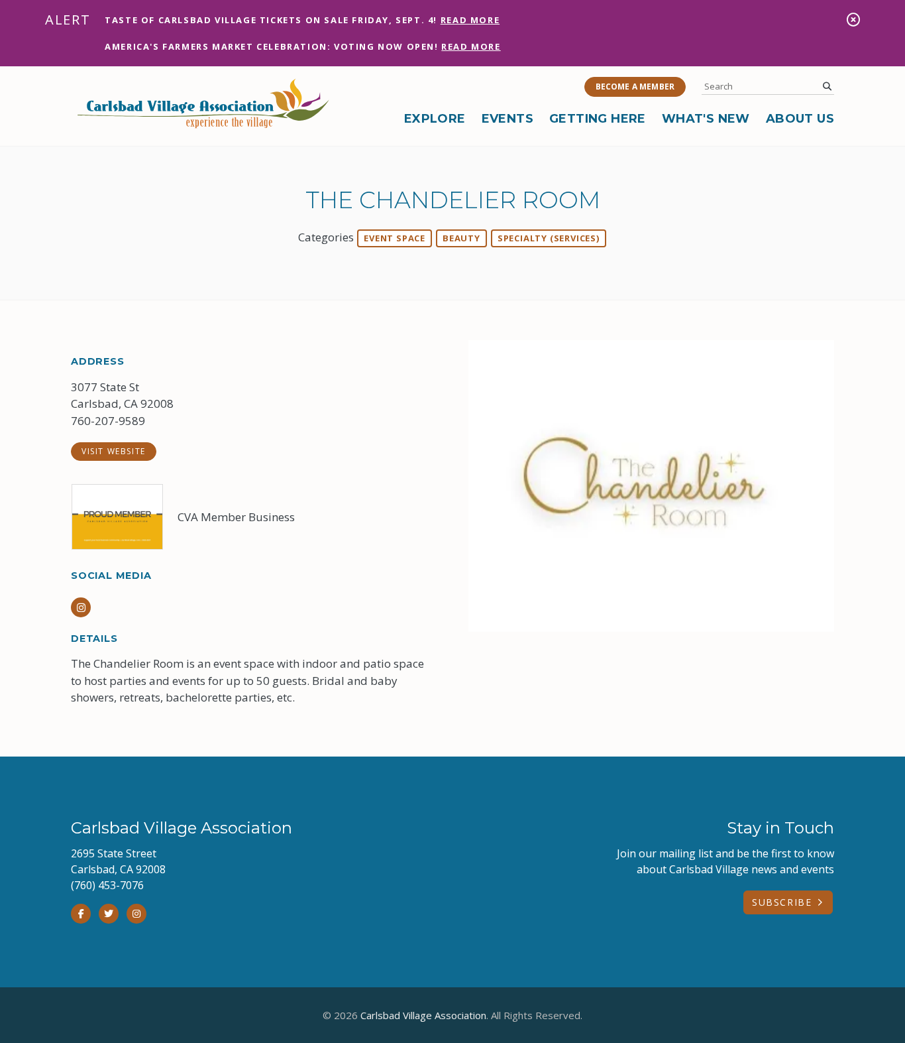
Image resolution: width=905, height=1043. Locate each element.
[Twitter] (109, 914)
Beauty (461, 238)
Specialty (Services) (549, 238)
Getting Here (597, 118)
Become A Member (635, 86)
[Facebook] (81, 914)
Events (507, 118)
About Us (800, 118)
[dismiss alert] (853, 20)
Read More (470, 20)
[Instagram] (136, 914)
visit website (113, 451)
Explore (435, 118)
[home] (203, 103)
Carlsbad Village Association (423, 1015)
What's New (706, 118)
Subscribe (782, 902)
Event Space (394, 238)
